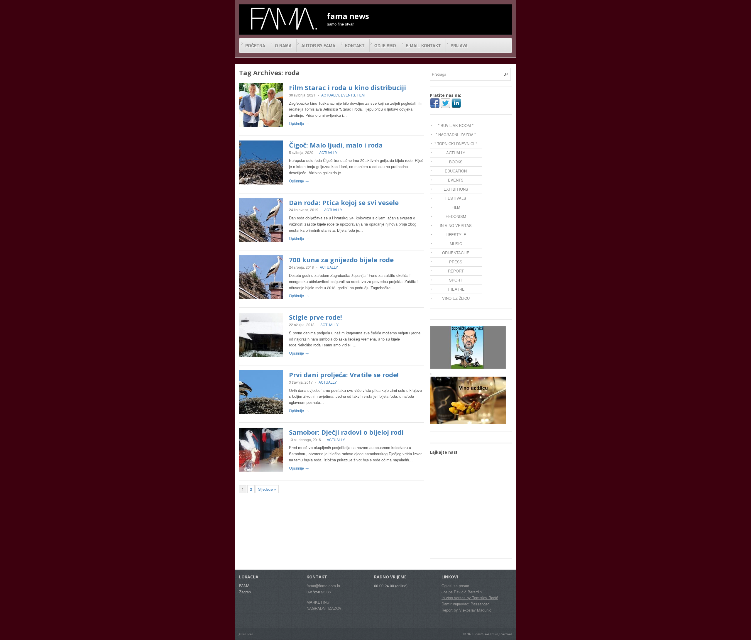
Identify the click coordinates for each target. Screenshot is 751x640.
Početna (255, 45)
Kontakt (355, 45)
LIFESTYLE (456, 234)
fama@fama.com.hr (323, 585)
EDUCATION (456, 171)
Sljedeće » (267, 489)
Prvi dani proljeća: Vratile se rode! (344, 374)
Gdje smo (385, 45)
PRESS (455, 262)
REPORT (456, 271)
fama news (246, 633)
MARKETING (318, 602)
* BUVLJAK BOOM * (455, 125)
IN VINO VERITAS (456, 225)
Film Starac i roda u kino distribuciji (347, 87)
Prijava (459, 45)
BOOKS (456, 162)
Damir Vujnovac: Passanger (465, 604)
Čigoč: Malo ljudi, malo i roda (336, 144)
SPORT (455, 280)
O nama (283, 45)
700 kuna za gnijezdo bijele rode (341, 259)
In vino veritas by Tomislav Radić (470, 597)
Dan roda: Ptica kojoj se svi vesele (344, 202)
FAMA (479, 633)
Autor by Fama (318, 45)
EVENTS (348, 94)
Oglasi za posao (455, 585)
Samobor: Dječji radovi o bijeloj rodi (346, 432)
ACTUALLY (330, 94)
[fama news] (283, 18)
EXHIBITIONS (456, 189)
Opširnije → (299, 123)
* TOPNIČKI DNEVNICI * (455, 143)
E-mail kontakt (423, 45)
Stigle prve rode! (315, 317)
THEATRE (456, 289)
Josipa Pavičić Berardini (462, 592)
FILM (361, 94)
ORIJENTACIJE (455, 252)
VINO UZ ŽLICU (456, 298)
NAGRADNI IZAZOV (324, 608)
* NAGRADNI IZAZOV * (456, 134)
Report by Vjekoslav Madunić (466, 610)
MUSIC (456, 243)
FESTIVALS (455, 198)
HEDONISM (456, 216)
